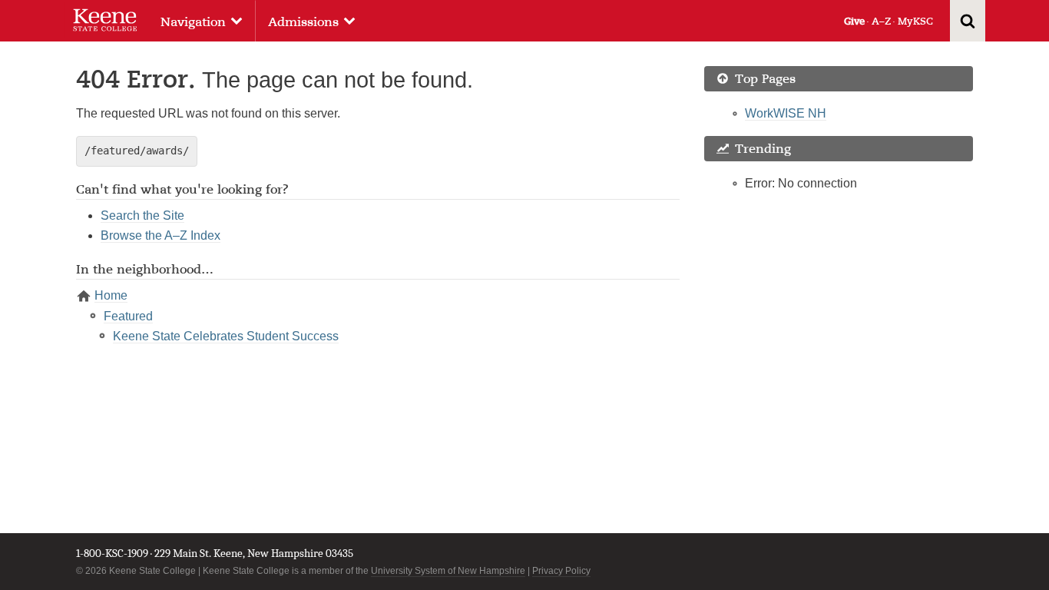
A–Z (881, 21)
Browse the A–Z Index (160, 235)
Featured (128, 316)
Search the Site (142, 215)
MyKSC (915, 21)
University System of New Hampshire (448, 570)
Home (110, 295)
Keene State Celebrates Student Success (226, 336)
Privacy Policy (561, 570)
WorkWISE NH (785, 113)
